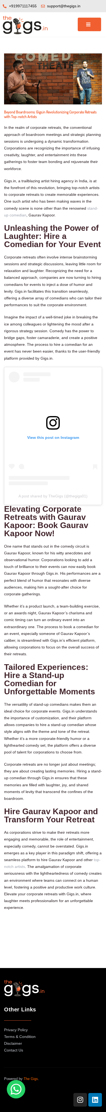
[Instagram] (80, 1100)
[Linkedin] (95, 1100)
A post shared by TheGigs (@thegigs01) (53, 496)
